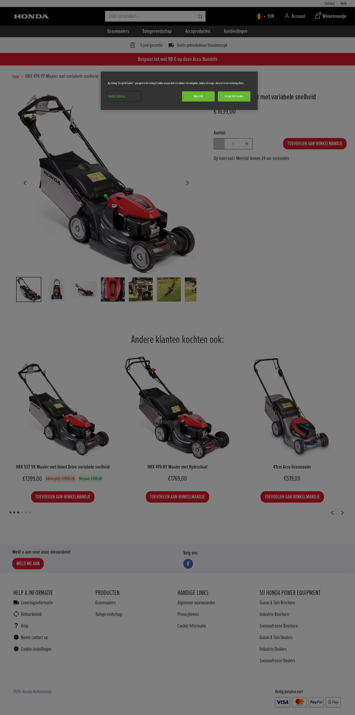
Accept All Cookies (234, 96)
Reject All (198, 96)
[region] (179, 91)
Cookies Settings (116, 96)
